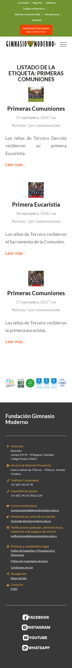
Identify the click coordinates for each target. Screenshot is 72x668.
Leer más (14, 164)
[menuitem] (23, 3)
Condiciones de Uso (22, 567)
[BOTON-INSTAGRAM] (36, 627)
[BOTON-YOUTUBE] (36, 637)
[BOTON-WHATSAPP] (36, 648)
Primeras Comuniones (36, 108)
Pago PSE (37, 3)
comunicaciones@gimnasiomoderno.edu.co (35, 510)
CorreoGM (23, 3)
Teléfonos (51, 3)
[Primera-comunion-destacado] (36, 94)
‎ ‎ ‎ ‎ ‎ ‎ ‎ (50, 8)
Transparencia (51, 14)
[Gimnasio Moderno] (29, 44)
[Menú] (61, 44)
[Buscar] (52, 44)
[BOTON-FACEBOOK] (36, 617)
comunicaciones (47, 125)
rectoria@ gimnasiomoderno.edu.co (31, 521)
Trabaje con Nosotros (34, 8)
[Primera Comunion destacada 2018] (36, 190)
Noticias (19, 125)
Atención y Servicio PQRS (27, 14)
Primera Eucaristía (36, 204)
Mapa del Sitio (19, 578)
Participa (36, 20)
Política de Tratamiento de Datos (29, 561)
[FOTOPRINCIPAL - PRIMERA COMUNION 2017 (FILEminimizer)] (36, 278)
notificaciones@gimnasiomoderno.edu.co (34, 536)
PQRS (14, 589)
